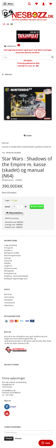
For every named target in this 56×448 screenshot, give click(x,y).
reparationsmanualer (12, 341)
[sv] (11, 24)
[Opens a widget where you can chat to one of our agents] (45, 443)
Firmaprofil (8, 248)
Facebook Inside (10, 268)
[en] (8, 24)
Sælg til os (8, 266)
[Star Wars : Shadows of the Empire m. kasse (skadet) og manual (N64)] (28, 105)
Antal (7, 206)
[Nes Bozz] (28, 15)
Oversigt (7, 258)
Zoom (29, 135)
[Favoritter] (36, 4)
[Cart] (50, 4)
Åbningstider (9, 271)
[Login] (43, 4)
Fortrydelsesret (10, 273)
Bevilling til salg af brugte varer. (16, 278)
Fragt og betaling (10, 245)
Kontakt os (8, 250)
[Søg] (52, 57)
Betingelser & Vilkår (11, 253)
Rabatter (7, 263)
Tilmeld (9, 438)
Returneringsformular (12, 255)
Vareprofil (8, 261)
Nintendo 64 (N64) (13, 152)
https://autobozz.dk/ (21, 343)
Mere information (9, 192)
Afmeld (18, 438)
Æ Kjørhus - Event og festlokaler (16, 276)
